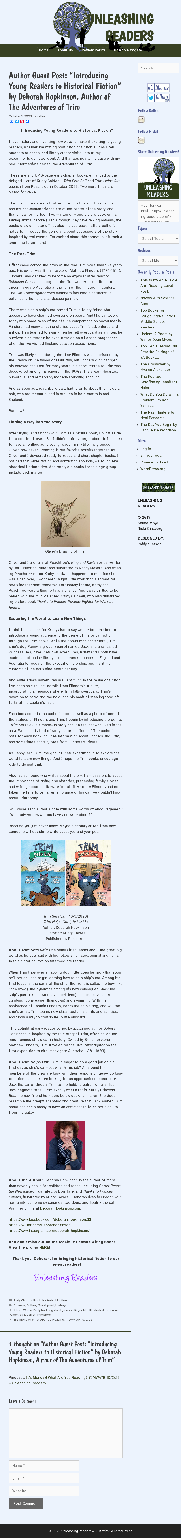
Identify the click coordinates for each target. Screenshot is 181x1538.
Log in (145, 449)
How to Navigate (128, 50)
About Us (65, 50)
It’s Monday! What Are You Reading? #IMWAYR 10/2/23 (53, 1319)
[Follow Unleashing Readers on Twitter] (158, 101)
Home (44, 50)
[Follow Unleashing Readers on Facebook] (158, 91)
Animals (19, 1305)
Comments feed (154, 462)
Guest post (46, 1305)
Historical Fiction (54, 1300)
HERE (44, 1247)
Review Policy (93, 50)
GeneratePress (120, 1531)
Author (31, 1305)
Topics (142, 228)
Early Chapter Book (27, 1300)
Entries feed (151, 455)
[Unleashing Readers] (158, 197)
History (60, 1305)
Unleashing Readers (120, 27)
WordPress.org (153, 469)
